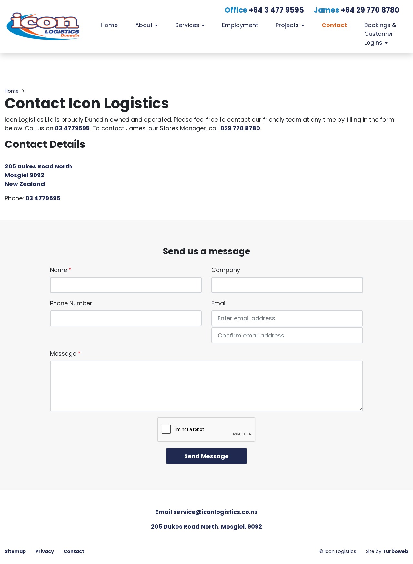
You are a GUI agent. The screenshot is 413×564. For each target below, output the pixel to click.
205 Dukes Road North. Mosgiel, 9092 (206, 526)
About (144, 25)
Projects (287, 25)
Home (109, 25)
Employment (240, 25)
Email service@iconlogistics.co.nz (206, 512)
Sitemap (15, 551)
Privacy (44, 551)
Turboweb (395, 551)
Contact (334, 25)
